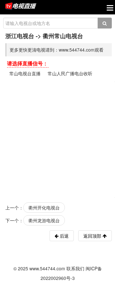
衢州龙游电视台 (44, 220)
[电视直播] (21, 7)
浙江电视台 (19, 36)
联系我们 (75, 268)
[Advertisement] (57, 139)
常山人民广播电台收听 (70, 73)
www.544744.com (47, 268)
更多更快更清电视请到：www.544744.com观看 (56, 49)
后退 (63, 236)
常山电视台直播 (25, 73)
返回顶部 (93, 236)
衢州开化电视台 (44, 207)
